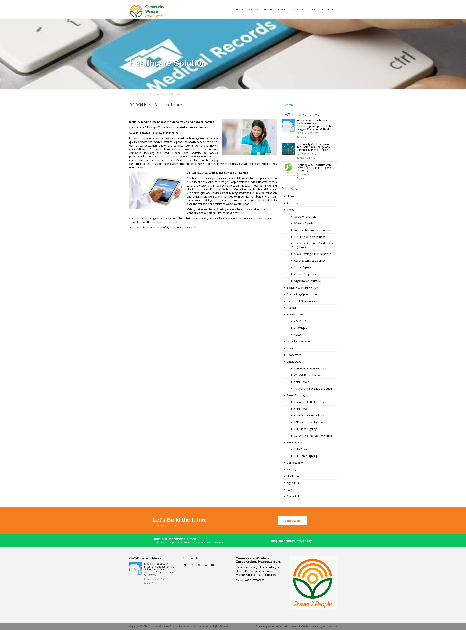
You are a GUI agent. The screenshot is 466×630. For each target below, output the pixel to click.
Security (291, 469)
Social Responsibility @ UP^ (303, 287)
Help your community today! (292, 541)
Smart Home (294, 442)
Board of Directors (305, 216)
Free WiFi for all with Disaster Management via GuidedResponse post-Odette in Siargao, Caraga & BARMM (315, 125)
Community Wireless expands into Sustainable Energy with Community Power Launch (314, 146)
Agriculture (293, 483)
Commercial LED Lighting (309, 415)
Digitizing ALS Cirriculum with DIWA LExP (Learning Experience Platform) (316, 167)
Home (239, 9)
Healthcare (293, 476)
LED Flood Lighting (305, 429)
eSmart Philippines (305, 274)
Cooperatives (295, 355)
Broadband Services (298, 341)
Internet (268, 9)
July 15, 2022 (306, 174)
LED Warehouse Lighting (308, 422)
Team (290, 210)
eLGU (297, 334)
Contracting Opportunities (302, 294)
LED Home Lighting (305, 456)
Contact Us (328, 9)
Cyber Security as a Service (310, 260)
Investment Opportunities (302, 301)
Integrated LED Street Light (310, 368)
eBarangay (300, 328)
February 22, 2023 (309, 133)
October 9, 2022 (308, 153)
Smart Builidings (296, 395)
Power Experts (302, 267)
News (314, 9)
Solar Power (301, 382)
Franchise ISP (295, 314)
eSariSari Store (302, 321)
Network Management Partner (312, 230)
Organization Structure (307, 281)
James (302, 137)
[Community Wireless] (147, 11)
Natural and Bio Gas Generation (313, 388)
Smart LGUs (294, 361)
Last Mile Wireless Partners (310, 236)
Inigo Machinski (307, 157)
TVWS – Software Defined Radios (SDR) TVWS (312, 245)
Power (281, 9)
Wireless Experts (303, 223)
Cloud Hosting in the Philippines (312, 254)
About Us (253, 9)
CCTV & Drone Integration (309, 375)
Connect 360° (298, 9)
